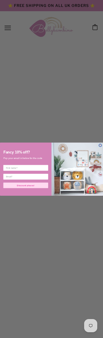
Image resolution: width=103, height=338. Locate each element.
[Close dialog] (100, 145)
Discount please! (25, 185)
